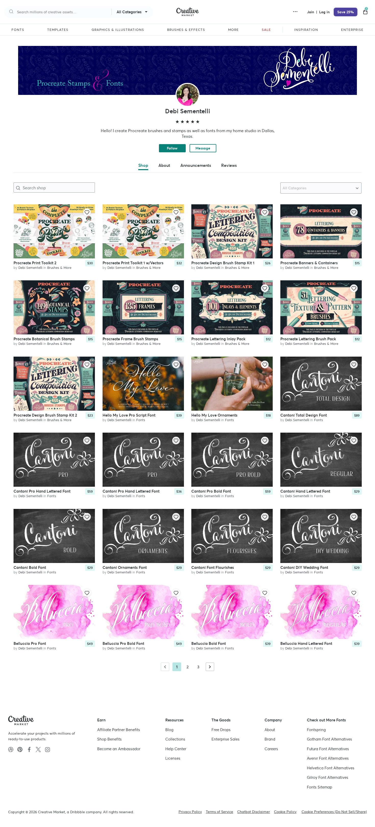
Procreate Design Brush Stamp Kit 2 (45, 415)
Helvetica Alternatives (330, 768)
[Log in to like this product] (87, 212)
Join (311, 12)
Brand (270, 739)
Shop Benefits (109, 739)
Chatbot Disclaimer (253, 811)
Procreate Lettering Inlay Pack (218, 339)
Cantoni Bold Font (30, 567)
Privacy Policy (190, 811)
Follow (172, 148)
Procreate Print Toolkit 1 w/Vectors (133, 262)
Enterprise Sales (225, 739)
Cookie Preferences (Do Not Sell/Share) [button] (334, 811)
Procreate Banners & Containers (309, 262)
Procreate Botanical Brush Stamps (44, 339)
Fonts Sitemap (319, 787)
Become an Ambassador (118, 748)
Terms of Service (219, 811)
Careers (271, 748)
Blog (169, 729)
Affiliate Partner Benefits (118, 729)
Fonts (140, 420)
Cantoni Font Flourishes (212, 567)
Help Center (175, 748)
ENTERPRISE (352, 30)
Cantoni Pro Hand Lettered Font (42, 491)
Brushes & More (59, 268)
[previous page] (165, 666)
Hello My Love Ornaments (214, 415)
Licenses (172, 758)
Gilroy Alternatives (327, 777)
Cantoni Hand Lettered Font (305, 491)
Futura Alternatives (328, 748)
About (270, 729)
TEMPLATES (57, 30)
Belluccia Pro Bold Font (123, 643)
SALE (266, 30)
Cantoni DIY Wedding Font (304, 567)
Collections (175, 739)
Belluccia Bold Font (208, 643)
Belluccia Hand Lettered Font (306, 643)
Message (202, 148)
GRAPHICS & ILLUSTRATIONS (118, 30)
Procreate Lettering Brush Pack (308, 339)
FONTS (17, 30)
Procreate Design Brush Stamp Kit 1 (222, 262)
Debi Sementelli (30, 268)
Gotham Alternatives (329, 739)
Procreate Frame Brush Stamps (130, 339)
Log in (324, 12)
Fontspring (316, 729)
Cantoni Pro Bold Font (211, 491)
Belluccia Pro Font (30, 643)
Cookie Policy (285, 811)
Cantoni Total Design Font (303, 415)
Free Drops (221, 729)
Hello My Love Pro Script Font (129, 415)
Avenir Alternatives (328, 758)
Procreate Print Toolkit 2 (35, 262)
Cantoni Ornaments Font (125, 567)
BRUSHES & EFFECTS (186, 30)
